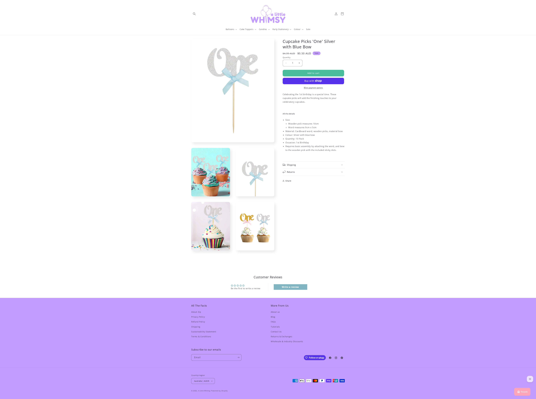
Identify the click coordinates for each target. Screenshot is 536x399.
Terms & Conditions (201, 336)
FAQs (273, 321)
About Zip (196, 312)
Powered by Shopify (219, 391)
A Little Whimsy (204, 391)
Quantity (286, 57)
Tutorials (275, 326)
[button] (194, 14)
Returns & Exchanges (281, 336)
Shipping (195, 326)
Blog (273, 316)
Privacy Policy (198, 316)
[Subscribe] (238, 357)
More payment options (313, 87)
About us (275, 312)
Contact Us (276, 331)
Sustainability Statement (203, 331)
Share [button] (288, 180)
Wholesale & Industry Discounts (287, 341)
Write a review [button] (290, 287)
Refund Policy (198, 321)
